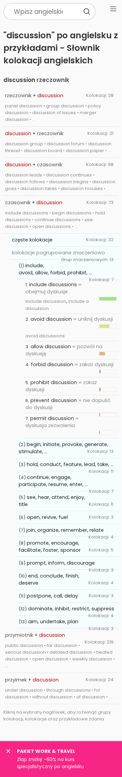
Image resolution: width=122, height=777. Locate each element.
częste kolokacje (32, 239)
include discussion (45, 301)
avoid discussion (51, 319)
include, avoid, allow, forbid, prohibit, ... (55, 269)
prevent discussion (53, 400)
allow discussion (50, 346)
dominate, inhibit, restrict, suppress (71, 608)
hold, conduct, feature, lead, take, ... (70, 464)
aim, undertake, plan (53, 621)
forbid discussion (52, 364)
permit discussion (52, 418)
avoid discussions (45, 336)
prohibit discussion (53, 382)
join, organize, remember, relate (65, 530)
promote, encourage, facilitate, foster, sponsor (50, 546)
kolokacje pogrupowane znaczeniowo (58, 252)
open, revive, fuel (47, 517)
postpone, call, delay (52, 595)
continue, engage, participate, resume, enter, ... (53, 481)
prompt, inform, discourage (61, 563)
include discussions (53, 284)
